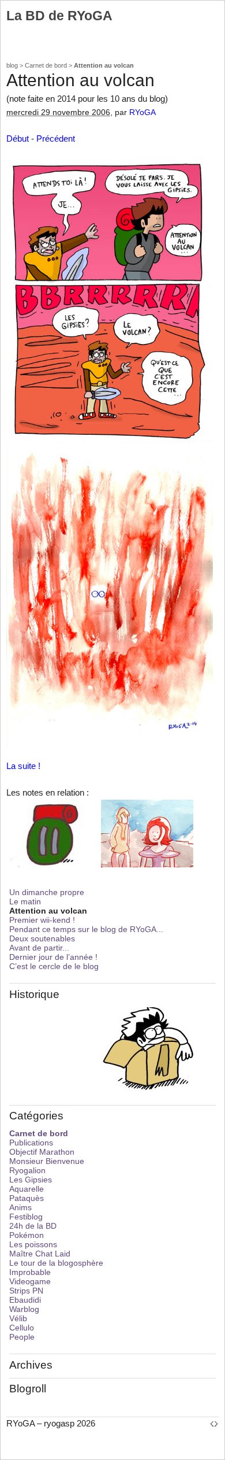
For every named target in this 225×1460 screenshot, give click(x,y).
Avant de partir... (39, 947)
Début (17, 138)
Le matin (25, 901)
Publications (31, 1142)
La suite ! (23, 766)
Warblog (24, 1309)
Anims (20, 1207)
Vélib (18, 1318)
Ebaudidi (25, 1299)
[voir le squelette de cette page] (214, 1423)
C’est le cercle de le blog (54, 966)
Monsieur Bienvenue (46, 1161)
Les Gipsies (30, 1179)
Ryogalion (27, 1170)
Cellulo (21, 1327)
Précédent (55, 138)
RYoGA (142, 112)
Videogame (30, 1281)
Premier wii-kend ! (42, 920)
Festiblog (26, 1216)
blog (12, 65)
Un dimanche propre (46, 892)
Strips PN (26, 1290)
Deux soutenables (42, 938)
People (22, 1336)
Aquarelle (26, 1188)
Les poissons (33, 1244)
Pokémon (26, 1235)
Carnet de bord (46, 65)
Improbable (30, 1272)
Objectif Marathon (41, 1151)
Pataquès (26, 1198)
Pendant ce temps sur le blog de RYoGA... (86, 929)
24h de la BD (33, 1225)
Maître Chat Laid (39, 1253)
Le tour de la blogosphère (56, 1262)
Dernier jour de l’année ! (53, 957)
